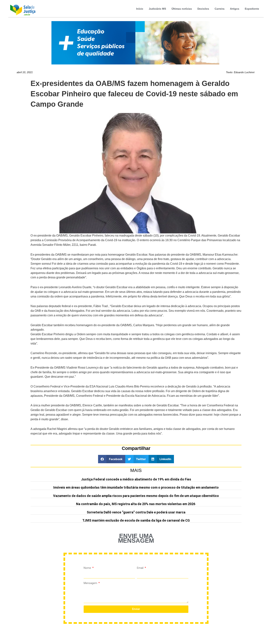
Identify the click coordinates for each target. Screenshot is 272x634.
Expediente (252, 8)
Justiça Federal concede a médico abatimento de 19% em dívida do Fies (136, 479)
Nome (88, 568)
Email (140, 568)
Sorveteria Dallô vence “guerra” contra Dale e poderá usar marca (136, 512)
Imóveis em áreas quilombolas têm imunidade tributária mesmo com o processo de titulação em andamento (136, 487)
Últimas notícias (182, 8)
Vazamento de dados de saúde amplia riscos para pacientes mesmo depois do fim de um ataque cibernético (136, 496)
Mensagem (91, 583)
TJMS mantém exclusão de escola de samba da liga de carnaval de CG (136, 520)
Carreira (219, 8)
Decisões (203, 8)
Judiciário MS (157, 8)
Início (139, 8)
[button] (111, 459)
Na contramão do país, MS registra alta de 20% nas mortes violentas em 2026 (136, 504)
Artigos (234, 8)
